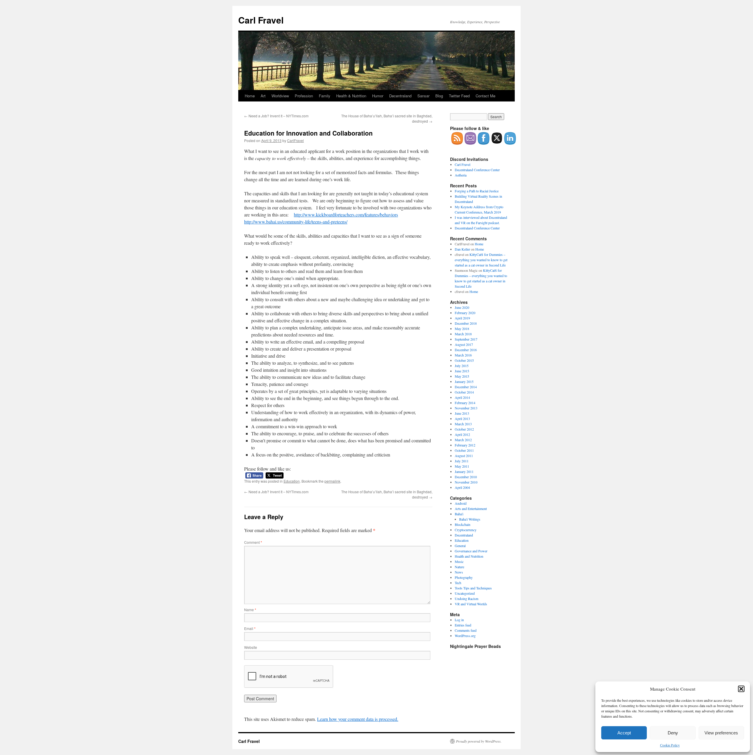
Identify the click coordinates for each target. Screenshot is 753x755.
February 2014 (465, 402)
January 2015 (464, 381)
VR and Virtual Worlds (471, 603)
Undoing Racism (466, 598)
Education (292, 481)
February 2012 (465, 445)
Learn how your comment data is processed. (357, 719)
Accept (624, 732)
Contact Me (485, 96)
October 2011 (464, 450)
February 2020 (465, 312)
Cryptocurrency (466, 529)
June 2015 (462, 371)
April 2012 (462, 434)
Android (461, 503)
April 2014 (462, 397)
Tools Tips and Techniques (473, 588)
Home (250, 96)
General (460, 545)
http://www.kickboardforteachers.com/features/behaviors (346, 214)
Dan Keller (462, 249)
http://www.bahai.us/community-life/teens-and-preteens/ (295, 222)
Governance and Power (471, 551)
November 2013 (466, 408)
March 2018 (463, 333)
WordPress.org (465, 635)
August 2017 (464, 344)
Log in (459, 619)
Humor (377, 96)
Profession (304, 96)
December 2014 (466, 386)
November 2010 (466, 482)
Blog (439, 96)
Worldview (280, 96)
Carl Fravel (261, 20)
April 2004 (462, 487)
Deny (673, 732)
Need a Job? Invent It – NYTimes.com (276, 115)
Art (263, 96)
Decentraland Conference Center (477, 169)
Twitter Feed (459, 96)
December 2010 (466, 476)
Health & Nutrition (351, 96)
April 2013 (462, 418)
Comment (253, 542)
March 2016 (463, 355)
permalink (332, 481)
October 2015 (464, 360)
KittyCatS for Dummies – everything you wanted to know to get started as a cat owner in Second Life (481, 259)
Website (250, 647)
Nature (459, 566)
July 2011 (462, 461)
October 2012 (464, 429)
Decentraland (400, 96)
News (459, 572)
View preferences (721, 732)
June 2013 (462, 413)
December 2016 (466, 349)
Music (459, 561)
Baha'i (459, 513)
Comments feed (466, 630)
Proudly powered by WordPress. (479, 741)
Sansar (423, 96)
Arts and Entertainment (471, 508)
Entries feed (463, 625)
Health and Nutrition (469, 556)
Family (324, 96)
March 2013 (463, 423)
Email (250, 628)
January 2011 (464, 471)
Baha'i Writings (469, 519)
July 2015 (462, 365)
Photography (464, 577)
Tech (458, 582)
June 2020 (462, 307)
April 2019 (462, 318)
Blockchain (462, 524)
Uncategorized (465, 593)
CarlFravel (295, 140)
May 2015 (462, 376)
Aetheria (461, 175)
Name (250, 609)
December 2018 (466, 323)
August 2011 (464, 455)
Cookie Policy (670, 745)
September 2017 (466, 339)
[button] (741, 689)
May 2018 (462, 328)
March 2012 (463, 439)
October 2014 (464, 392)
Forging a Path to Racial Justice (477, 191)
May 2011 (462, 466)
